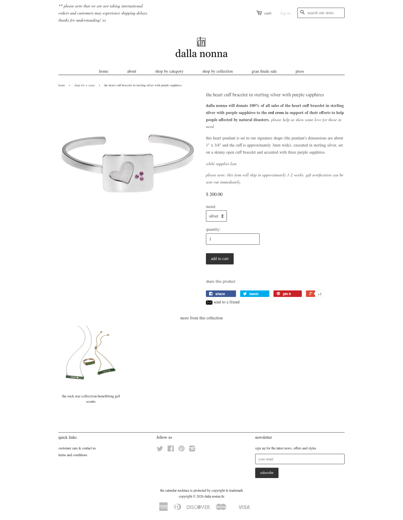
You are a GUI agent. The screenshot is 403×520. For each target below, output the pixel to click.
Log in (285, 13)
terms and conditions (72, 454)
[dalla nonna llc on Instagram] (192, 449)
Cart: (268, 13)
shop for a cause (84, 85)
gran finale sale (264, 71)
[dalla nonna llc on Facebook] (170, 449)
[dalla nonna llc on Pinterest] (181, 449)
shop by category (169, 71)
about (131, 71)
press (300, 71)
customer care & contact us (77, 448)
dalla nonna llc (214, 496)
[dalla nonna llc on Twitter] (160, 449)
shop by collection (217, 71)
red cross (276, 112)
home (103, 71)
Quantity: (213, 229)
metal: (211, 206)
